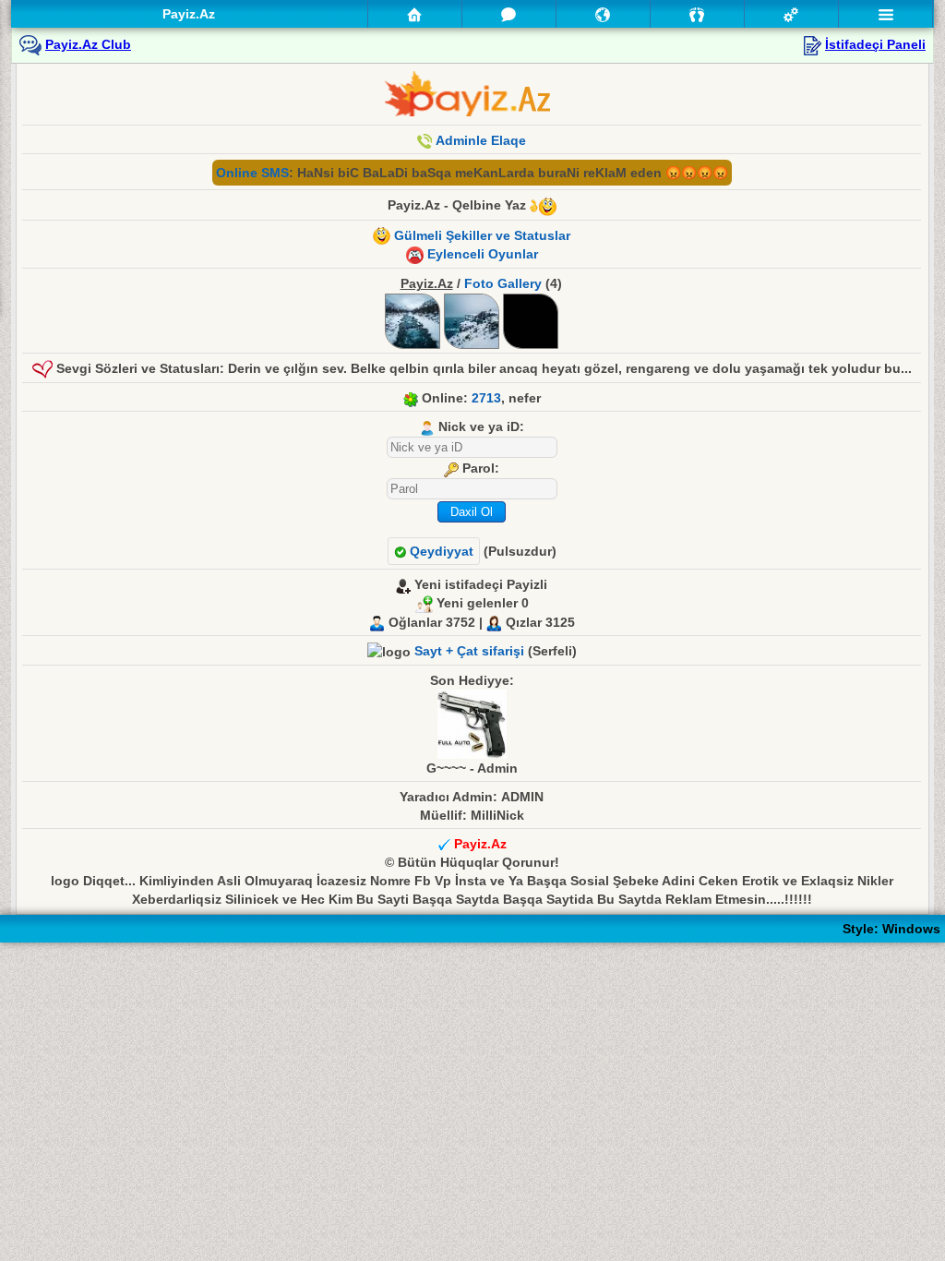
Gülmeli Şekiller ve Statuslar (482, 235)
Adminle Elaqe (481, 140)
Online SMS (252, 172)
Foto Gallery (503, 283)
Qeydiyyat (439, 551)
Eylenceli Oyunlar (482, 253)
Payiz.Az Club (88, 44)
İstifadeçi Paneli (875, 44)
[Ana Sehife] (414, 14)
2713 (486, 397)
